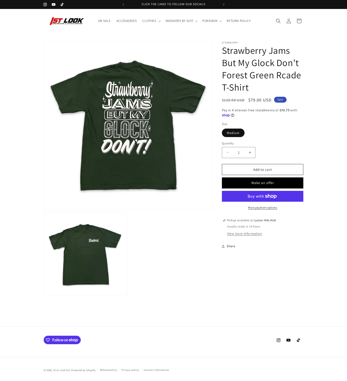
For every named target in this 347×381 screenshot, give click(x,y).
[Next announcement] (224, 4)
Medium (233, 132)
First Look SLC (62, 370)
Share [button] (231, 246)
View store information (244, 233)
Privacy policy (130, 370)
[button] (151, 21)
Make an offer (262, 182)
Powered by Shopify (83, 370)
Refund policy (108, 370)
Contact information (156, 370)
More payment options (262, 207)
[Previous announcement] (123, 4)
